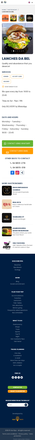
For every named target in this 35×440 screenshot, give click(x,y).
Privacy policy (23, 434)
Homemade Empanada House (21, 193)
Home (4, 10)
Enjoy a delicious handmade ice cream (22, 205)
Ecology (17, 270)
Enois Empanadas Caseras (20, 188)
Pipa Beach (18, 267)
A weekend (17, 355)
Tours (18, 329)
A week (17, 358)
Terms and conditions (9, 434)
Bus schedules (17, 313)
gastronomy (12, 10)
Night (17, 336)
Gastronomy (17, 324)
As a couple (17, 365)
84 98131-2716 (19, 163)
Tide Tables (17, 303)
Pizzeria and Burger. (19, 219)
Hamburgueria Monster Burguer (20, 229)
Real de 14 (17, 202)
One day (17, 353)
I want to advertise (17, 391)
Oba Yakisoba (19, 243)
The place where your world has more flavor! (22, 234)
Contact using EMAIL (19, 151)
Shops (17, 327)
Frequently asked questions (18, 310)
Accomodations (17, 296)
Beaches (17, 265)
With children (17, 363)
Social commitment (17, 284)
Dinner (6, 76)
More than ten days (17, 360)
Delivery (6, 81)
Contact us (17, 387)
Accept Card (17, 76)
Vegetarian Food (11, 87)
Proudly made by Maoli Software (21, 439)
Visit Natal (17, 341)
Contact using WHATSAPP (18, 143)
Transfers (17, 298)
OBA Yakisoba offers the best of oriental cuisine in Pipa (22, 246)
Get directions (17, 305)
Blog (17, 281)
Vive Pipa (13, 430)
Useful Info (17, 300)
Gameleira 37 (18, 217)
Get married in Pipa (17, 339)
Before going (17, 308)
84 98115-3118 (19, 167)
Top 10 (17, 334)
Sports (17, 332)
